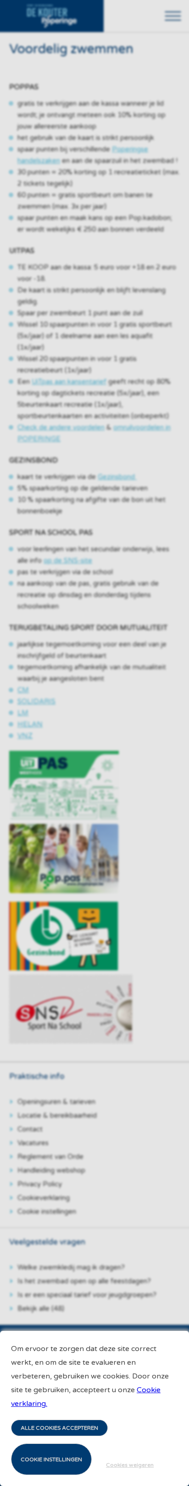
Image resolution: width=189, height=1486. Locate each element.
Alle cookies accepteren (59, 1428)
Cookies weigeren (130, 1465)
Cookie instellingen (51, 1459)
